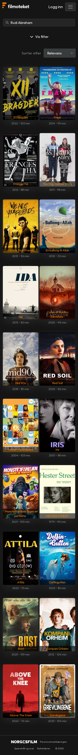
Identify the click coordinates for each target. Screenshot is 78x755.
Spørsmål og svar (24, 748)
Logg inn (55, 6)
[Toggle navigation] (70, 6)
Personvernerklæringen (53, 741)
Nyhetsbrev (43, 748)
